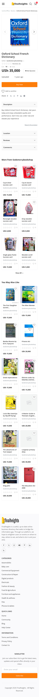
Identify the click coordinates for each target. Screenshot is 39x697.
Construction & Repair (10, 574)
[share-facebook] (7, 96)
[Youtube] (19, 545)
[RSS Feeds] (4, 550)
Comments (7, 147)
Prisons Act (26, 341)
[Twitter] (9, 545)
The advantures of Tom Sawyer (9, 451)
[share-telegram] (24, 96)
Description (7, 104)
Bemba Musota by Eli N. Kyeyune (9, 342)
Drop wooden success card (27, 220)
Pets (3, 602)
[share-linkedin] (21, 96)
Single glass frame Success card (9, 256)
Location (6, 133)
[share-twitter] (11, 96)
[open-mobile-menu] (3, 4)
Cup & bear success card (7, 184)
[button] (34, 32)
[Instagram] (14, 545)
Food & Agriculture (9, 590)
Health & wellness (8, 598)
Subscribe (19, 676)
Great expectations (10, 378)
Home (4, 616)
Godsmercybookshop (14, 61)
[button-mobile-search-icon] (30, 3)
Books (13, 11)
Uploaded (5, 77)
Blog (3, 623)
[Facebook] (4, 545)
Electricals (5, 582)
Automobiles (6, 563)
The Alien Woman (28, 305)
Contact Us (6, 645)
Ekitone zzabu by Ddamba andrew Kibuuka (28, 380)
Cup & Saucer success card (27, 184)
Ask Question (31, 71)
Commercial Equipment (10, 570)
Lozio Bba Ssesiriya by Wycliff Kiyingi (10, 415)
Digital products (7, 578)
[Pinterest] (24, 545)
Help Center (6, 627)
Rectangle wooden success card (10, 220)
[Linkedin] (30, 545)
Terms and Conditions (10, 637)
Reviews (6, 140)
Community (6, 620)
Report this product (31, 125)
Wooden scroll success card (27, 256)
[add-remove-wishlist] (16, 166)
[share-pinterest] (17, 96)
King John (6, 486)
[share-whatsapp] (14, 96)
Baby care (5, 566)
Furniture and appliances (11, 594)
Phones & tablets (8, 606)
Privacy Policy (7, 641)
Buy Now (19, 85)
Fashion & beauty (8, 586)
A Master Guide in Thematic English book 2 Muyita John (28, 417)
